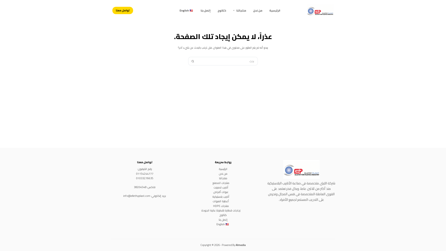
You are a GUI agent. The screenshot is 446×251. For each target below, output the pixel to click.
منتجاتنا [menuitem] (241, 10)
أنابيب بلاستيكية (220, 196)
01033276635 (144, 178)
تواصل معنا (123, 10)
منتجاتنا (223, 178)
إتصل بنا (223, 219)
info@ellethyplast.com (136, 195)
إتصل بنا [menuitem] (206, 10)
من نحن (223, 173)
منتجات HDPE (221, 205)
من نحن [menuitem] (257, 10)
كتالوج (223, 215)
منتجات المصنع (221, 182)
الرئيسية (223, 169)
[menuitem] (186, 10)
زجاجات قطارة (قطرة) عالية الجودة (220, 210)
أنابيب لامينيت (221, 187)
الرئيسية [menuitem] (274, 10)
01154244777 (144, 173)
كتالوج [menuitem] (222, 10)
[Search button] (192, 61)
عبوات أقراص (220, 192)
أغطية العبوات (221, 201)
